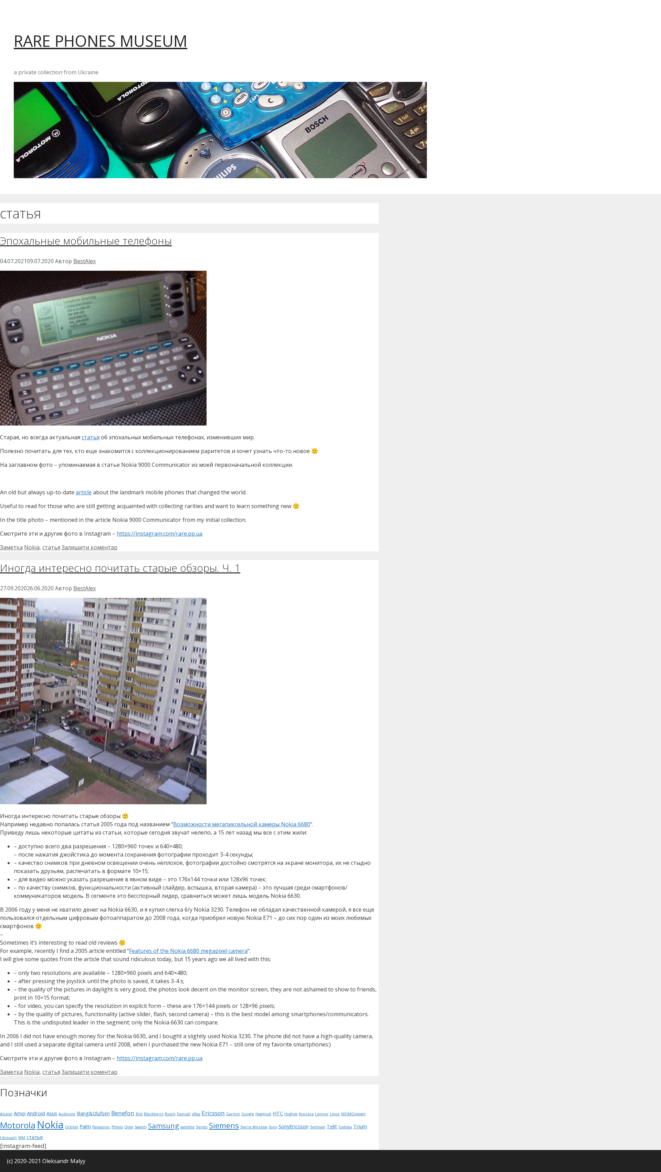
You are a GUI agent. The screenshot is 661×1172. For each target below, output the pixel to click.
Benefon (122, 1113)
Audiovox (67, 1113)
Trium (360, 1126)
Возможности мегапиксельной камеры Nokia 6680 (241, 824)
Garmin (233, 1113)
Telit (332, 1126)
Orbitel (71, 1127)
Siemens (224, 1125)
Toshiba (345, 1127)
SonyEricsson (293, 1126)
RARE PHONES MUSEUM (100, 40)
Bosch (170, 1113)
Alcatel (6, 1113)
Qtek (128, 1127)
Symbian (317, 1127)
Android (36, 1113)
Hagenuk (263, 1113)
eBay (196, 1113)
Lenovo (321, 1113)
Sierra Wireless (253, 1127)
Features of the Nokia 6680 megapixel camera (188, 951)
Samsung (163, 1125)
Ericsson (213, 1113)
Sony (273, 1127)
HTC (278, 1113)
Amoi (19, 1113)
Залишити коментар (89, 547)
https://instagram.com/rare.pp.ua (159, 533)
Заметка (11, 547)
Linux (335, 1113)
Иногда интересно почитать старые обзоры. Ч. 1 (120, 568)
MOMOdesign (353, 1113)
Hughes (290, 1113)
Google (247, 1113)
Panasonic (101, 1127)
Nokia (32, 547)
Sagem (141, 1127)
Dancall (183, 1113)
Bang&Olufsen (93, 1113)
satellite (187, 1127)
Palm (85, 1126)
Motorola (17, 1125)
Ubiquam (8, 1137)
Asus (51, 1113)
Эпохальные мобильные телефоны (86, 241)
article (84, 492)
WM (21, 1137)
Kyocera (306, 1113)
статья (90, 437)
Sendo (202, 1127)
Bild (139, 1113)
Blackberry (154, 1113)
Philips (117, 1127)
